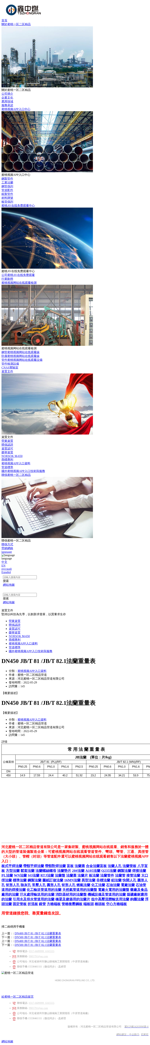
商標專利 (7, 459)
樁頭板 (100, 904)
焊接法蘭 (139, 871)
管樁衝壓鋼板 (72, 904)
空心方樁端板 (116, 904)
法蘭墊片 (64, 871)
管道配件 (7, 190)
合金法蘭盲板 (96, 866)
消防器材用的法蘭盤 (71, 894)
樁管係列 (7, 201)
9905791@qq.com (38, 956)
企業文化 (7, 97)
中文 (4, 561)
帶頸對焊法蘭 (55, 866)
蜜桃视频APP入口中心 (15, 109)
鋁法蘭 (116, 880)
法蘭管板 (129, 866)
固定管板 (20, 904)
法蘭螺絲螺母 (45, 871)
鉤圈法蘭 (137, 899)
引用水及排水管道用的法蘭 (34, 899)
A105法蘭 (92, 871)
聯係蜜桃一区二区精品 (16, 474)
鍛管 (42, 904)
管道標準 (7, 467)
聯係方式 (7, 544)
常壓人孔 (39, 885)
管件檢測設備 (10, 363)
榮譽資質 (7, 452)
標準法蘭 (20, 880)
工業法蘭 (7, 182)
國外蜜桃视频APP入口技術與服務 (23, 471)
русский (6, 568)
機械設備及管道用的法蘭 (107, 894)
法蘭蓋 (80, 866)
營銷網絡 (7, 548)
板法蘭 (94, 875)
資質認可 (7, 448)
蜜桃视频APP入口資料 (15, 463)
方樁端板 (54, 904)
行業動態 (7, 278)
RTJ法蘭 (47, 875)
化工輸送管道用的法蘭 (44, 890)
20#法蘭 (78, 871)
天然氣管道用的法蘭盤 (79, 890)
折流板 (33, 904)
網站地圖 (7, 1041)
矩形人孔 (13, 885)
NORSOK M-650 (11, 456)
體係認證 (7, 444)
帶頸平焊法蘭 (33, 866)
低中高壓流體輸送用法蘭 (110, 899)
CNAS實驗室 (9, 367)
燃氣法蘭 (83, 885)
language (6, 551)
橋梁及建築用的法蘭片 (72, 899)
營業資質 (7, 440)
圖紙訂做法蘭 (52, 880)
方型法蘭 (13, 871)
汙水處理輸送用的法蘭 (37, 894)
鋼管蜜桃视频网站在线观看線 (20, 352)
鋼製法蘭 (124, 871)
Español (6, 572)
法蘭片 (83, 875)
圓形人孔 (54, 885)
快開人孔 (129, 880)
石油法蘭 (113, 885)
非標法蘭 (103, 880)
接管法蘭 (133, 875)
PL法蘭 (7, 875)
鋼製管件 (7, 178)
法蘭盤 (60, 875)
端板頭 (88, 904)
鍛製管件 (7, 194)
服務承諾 (7, 105)
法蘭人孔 (115, 866)
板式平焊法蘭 (11, 866)
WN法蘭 (20, 875)
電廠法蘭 (128, 885)
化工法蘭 (98, 885)
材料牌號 (7, 197)
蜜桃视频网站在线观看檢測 (19, 282)
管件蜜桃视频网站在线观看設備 (21, 359)
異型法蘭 (88, 880)
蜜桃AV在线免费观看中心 (18, 205)
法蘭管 (120, 875)
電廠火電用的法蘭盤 (113, 890)
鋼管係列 (7, 186)
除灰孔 (26, 885)
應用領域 (7, 101)
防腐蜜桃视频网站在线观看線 (20, 356)
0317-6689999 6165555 (41, 951)
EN (3, 565)
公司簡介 (7, 93)
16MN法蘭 (72, 880)
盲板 (70, 866)
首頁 (4, 20)
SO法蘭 (34, 875)
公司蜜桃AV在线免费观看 (18, 275)
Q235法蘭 (109, 871)
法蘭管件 (107, 875)
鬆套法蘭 (28, 871)
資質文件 (7, 371)
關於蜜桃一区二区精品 (16, 24)
